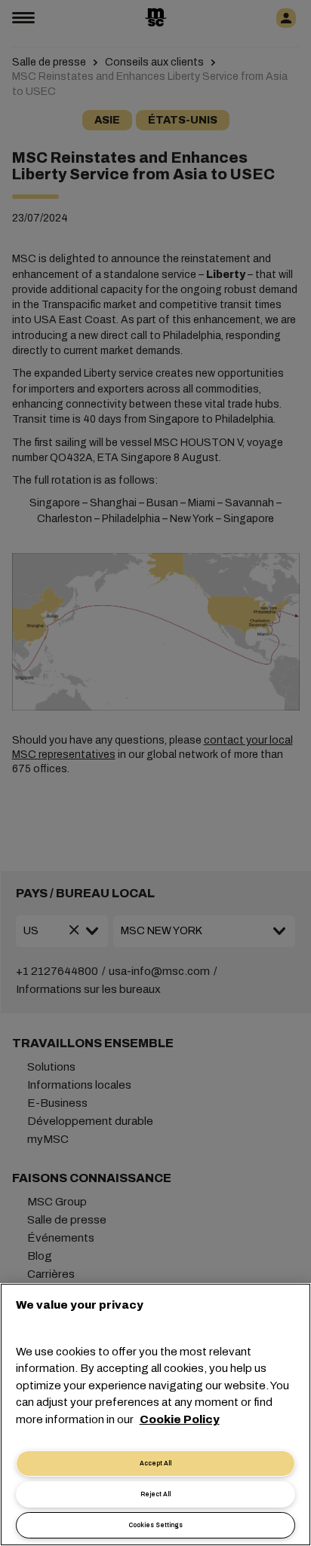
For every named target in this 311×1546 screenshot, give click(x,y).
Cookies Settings (155, 1525)
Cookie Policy (180, 1419)
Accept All (155, 1463)
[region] (155, 1414)
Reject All (155, 1494)
